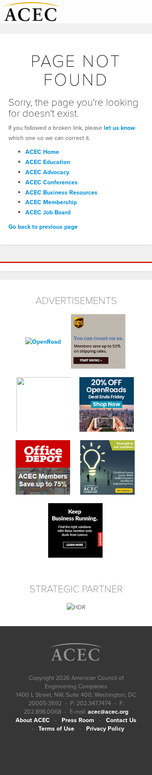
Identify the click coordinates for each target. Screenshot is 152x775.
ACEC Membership (51, 202)
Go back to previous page (43, 226)
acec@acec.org (108, 711)
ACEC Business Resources (61, 192)
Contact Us (121, 720)
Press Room (78, 720)
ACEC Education (47, 162)
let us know (119, 127)
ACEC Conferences (51, 182)
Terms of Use (56, 728)
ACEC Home (42, 152)
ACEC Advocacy (47, 172)
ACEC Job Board (48, 212)
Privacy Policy (105, 728)
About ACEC (33, 720)
